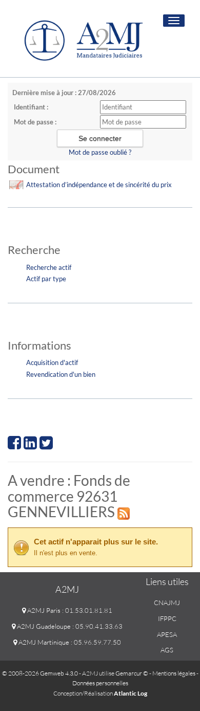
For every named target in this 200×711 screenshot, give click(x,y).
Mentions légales (173, 673)
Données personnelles (100, 683)
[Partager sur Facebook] (14, 446)
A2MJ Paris (43, 610)
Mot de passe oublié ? (100, 152)
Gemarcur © (131, 673)
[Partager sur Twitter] (46, 446)
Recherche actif (48, 267)
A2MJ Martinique (43, 642)
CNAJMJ (167, 602)
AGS (167, 650)
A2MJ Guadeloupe (43, 626)
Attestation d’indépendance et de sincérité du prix (99, 184)
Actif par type (46, 279)
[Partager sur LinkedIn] (30, 446)
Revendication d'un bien (60, 374)
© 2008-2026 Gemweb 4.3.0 (40, 673)
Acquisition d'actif (52, 362)
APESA (167, 634)
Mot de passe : (35, 122)
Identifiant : (31, 107)
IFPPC (167, 618)
